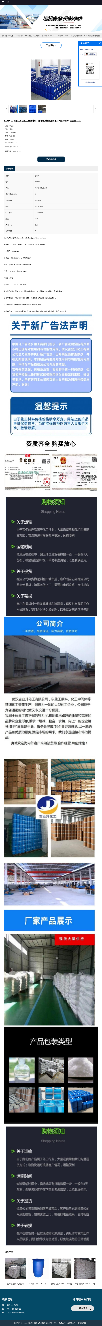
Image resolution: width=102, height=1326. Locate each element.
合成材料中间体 (40, 36)
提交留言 (83, 1308)
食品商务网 (82, 1323)
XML (55, 1323)
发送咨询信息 (51, 159)
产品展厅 (29, 36)
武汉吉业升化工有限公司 (43, 1323)
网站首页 (19, 36)
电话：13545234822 (14, 1309)
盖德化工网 (71, 1323)
